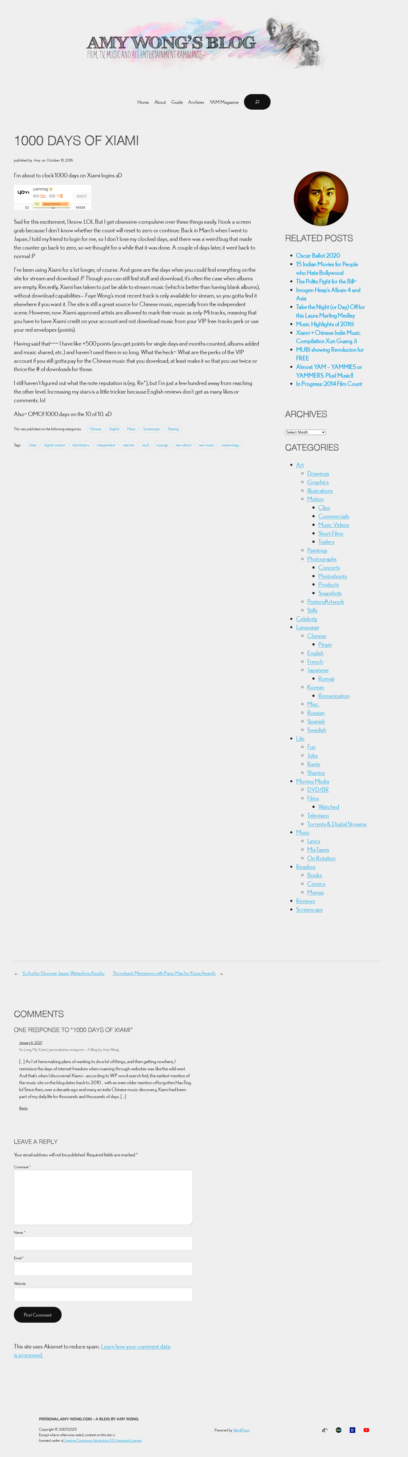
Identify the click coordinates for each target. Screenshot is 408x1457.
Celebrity (306, 618)
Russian (315, 712)
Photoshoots (332, 576)
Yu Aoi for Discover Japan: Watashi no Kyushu (63, 973)
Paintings (317, 550)
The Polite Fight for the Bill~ (326, 281)
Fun (311, 746)
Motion (315, 498)
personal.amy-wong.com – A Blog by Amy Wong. (89, 1419)
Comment (22, 1167)
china (33, 445)
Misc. (313, 704)
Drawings (318, 473)
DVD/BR (318, 789)
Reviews (305, 900)
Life (300, 738)
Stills (312, 610)
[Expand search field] (257, 102)
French (315, 661)
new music (206, 445)
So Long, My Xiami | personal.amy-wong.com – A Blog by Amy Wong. (69, 1049)
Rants (313, 763)
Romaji (326, 678)
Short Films (330, 533)
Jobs (312, 755)
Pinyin (325, 644)
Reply (23, 1108)
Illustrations (320, 490)
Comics (316, 883)
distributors (80, 445)
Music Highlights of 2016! (325, 324)
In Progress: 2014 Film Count (329, 383)
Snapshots (330, 593)
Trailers (326, 541)
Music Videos (333, 524)
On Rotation (321, 858)
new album (183, 445)
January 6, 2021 (30, 1042)
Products (328, 584)
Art (300, 464)
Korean (315, 687)
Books (314, 875)
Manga (315, 892)
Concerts (329, 567)
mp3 (145, 445)
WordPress (241, 1430)
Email (19, 1258)
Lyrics (313, 840)
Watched (328, 806)
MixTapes (318, 849)
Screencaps (151, 429)
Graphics (318, 481)
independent (106, 445)
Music (131, 429)
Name (19, 1232)
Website (20, 1283)
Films (313, 798)
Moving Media (312, 781)
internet (128, 445)
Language (307, 627)
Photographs (322, 558)
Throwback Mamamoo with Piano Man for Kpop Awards (164, 973)
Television (318, 815)
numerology (230, 445)
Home (143, 102)
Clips (324, 507)
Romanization (334, 695)
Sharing (173, 429)
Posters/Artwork (325, 601)
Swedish (316, 729)
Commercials (333, 516)
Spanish (316, 721)
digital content (54, 445)
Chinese (96, 429)
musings (162, 445)
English (114, 429)
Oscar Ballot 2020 (318, 255)
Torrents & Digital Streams (336, 823)
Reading (305, 866)
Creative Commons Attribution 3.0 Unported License (102, 1440)
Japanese (317, 669)
